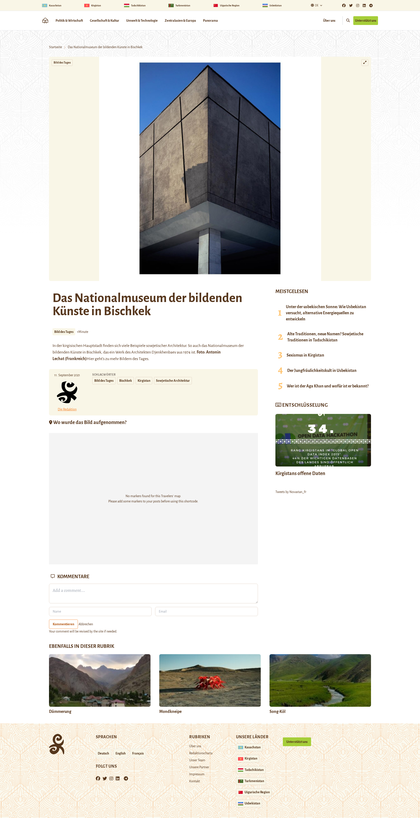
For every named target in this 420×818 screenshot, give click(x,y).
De (316, 5)
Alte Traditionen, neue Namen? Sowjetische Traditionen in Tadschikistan (325, 337)
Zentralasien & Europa (180, 20)
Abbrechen (86, 624)
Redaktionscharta (200, 753)
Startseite (55, 47)
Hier (90, 359)
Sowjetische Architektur (173, 380)
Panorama (210, 20)
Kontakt (194, 781)
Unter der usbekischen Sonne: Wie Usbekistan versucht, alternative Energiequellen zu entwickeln (326, 313)
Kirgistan (144, 380)
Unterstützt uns (365, 20)
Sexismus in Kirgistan (305, 355)
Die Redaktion (67, 409)
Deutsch (103, 753)
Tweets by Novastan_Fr (290, 492)
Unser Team (197, 760)
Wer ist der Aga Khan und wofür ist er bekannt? (328, 386)
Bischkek (125, 380)
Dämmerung (60, 711)
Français (138, 753)
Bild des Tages (62, 62)
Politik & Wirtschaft (69, 20)
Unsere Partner (199, 767)
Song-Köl (277, 711)
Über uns (329, 20)
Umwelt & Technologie (142, 20)
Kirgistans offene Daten (300, 473)
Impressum (197, 774)
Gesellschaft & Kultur (104, 20)
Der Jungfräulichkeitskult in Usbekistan (322, 370)
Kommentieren (63, 624)
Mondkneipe (170, 711)
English (121, 753)
